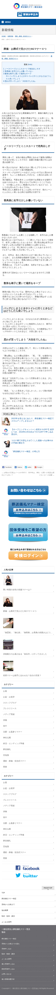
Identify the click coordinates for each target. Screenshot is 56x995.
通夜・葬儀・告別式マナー (14, 761)
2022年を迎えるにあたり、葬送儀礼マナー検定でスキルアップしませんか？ (32, 419)
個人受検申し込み (8, 964)
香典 (5, 767)
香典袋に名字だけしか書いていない (18, 71)
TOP (3, 893)
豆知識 (6, 755)
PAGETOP (48, 888)
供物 (5, 720)
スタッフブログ (9, 703)
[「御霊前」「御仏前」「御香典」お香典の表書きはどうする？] (28, 623)
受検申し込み (6, 949)
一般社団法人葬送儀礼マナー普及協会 (25, 988)
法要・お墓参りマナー (12, 732)
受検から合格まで (8, 904)
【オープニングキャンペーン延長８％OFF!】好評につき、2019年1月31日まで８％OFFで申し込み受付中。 (32, 431)
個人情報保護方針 (8, 979)
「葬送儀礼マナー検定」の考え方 (25, 451)
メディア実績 (9, 714)
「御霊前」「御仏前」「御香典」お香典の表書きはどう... (27, 632)
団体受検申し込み (8, 969)
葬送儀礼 (7, 749)
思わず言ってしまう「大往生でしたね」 (20, 81)
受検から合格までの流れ (11, 944)
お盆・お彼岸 (9, 697)
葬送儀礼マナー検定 (9, 899)
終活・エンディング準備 (13, 743)
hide (30, 64)
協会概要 (5, 910)
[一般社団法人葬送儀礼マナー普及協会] (28, 7)
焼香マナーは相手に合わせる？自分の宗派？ (22, 675)
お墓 (5, 691)
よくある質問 (6, 922)
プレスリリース (9, 708)
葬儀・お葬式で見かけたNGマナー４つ (19, 611)
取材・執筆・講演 (8, 916)
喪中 (5, 726)
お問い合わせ (6, 974)
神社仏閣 (7, 738)
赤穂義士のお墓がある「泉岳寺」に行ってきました (25, 654)
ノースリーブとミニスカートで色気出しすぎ (21, 69)
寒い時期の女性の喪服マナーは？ (17, 590)
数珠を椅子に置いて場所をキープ (17, 74)
